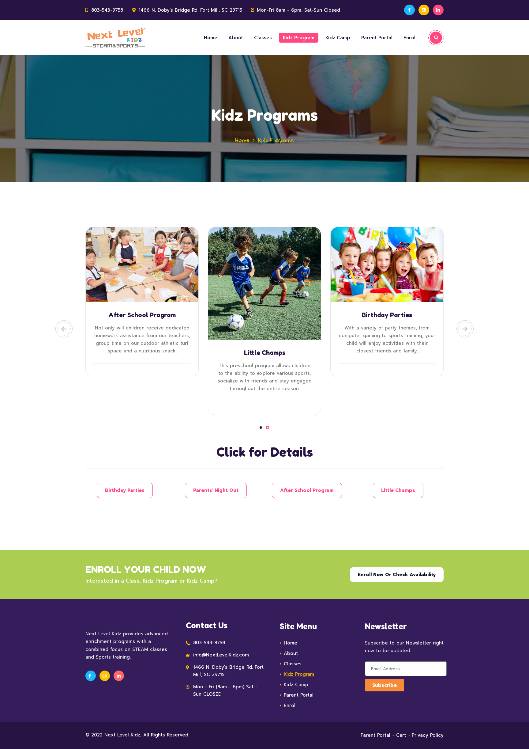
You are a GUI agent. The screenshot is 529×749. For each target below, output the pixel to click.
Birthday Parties (142, 315)
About (235, 37)
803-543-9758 (107, 10)
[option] (142, 302)
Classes (263, 37)
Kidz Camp (337, 37)
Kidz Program (298, 37)
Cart (401, 735)
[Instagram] (423, 10)
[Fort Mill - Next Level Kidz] (115, 38)
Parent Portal (376, 37)
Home (210, 37)
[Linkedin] (438, 10)
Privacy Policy (428, 735)
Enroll (410, 37)
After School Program (387, 315)
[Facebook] (409, 10)
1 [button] (261, 427)
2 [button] (268, 427)
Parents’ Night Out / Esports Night (264, 318)
